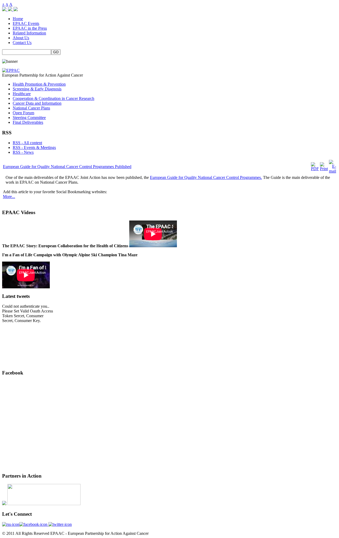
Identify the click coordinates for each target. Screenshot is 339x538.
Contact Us (22, 42)
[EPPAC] (11, 70)
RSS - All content (27, 142)
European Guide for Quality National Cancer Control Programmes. (206, 177)
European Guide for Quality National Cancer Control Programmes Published (67, 166)
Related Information (29, 33)
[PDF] (315, 168)
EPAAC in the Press (30, 28)
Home (18, 18)
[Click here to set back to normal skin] (4, 9)
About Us (21, 38)
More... (9, 196)
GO (56, 52)
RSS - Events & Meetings (34, 147)
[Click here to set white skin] (10, 9)
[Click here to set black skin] (16, 9)
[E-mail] (332, 171)
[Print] (324, 168)
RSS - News (23, 152)
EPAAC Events (26, 23)
